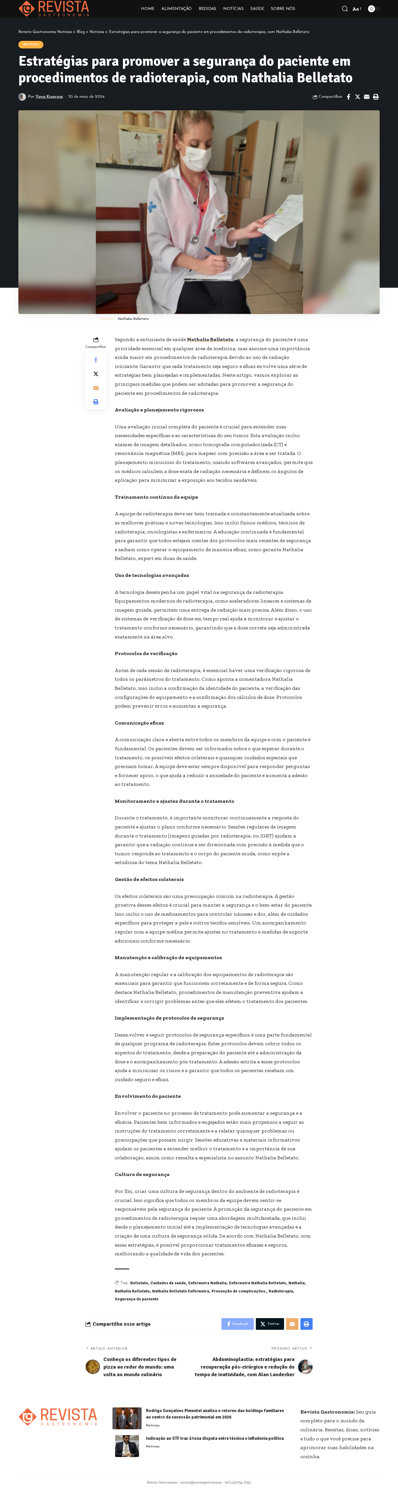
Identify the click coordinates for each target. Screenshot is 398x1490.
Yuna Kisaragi (49, 97)
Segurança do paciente (137, 1299)
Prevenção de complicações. (239, 1291)
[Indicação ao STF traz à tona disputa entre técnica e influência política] (127, 1446)
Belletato (139, 1282)
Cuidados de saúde (168, 1282)
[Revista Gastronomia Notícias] (54, 9)
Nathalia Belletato (210, 339)
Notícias (31, 44)
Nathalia (296, 1282)
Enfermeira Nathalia (207, 1282)
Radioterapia (281, 1291)
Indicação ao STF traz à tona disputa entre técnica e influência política (215, 1438)
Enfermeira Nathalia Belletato (257, 1282)
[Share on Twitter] (357, 97)
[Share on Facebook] (348, 97)
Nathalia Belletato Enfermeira (180, 1291)
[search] (345, 9)
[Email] (366, 97)
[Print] (375, 97)
